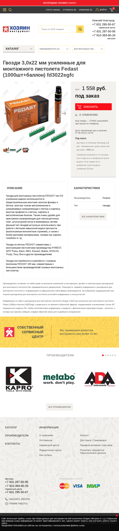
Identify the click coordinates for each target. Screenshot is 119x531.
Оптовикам (45, 440)
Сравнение (85, 10)
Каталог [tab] (12, 48)
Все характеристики (93, 216)
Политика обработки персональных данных (93, 451)
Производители (17, 435)
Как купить (45, 455)
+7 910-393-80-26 (103, 35)
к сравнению (88, 114)
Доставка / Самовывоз (93, 440)
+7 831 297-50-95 (103, 31)
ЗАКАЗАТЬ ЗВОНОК (19, 499)
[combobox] (54, 48)
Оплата (84, 435)
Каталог (11, 427)
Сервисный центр (49, 445)
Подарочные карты (50, 450)
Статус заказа (53, 10)
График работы (18, 503)
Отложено (69, 10)
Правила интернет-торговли (96, 445)
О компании (46, 435)
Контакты (12, 443)
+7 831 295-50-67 (103, 24)
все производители (59, 407)
